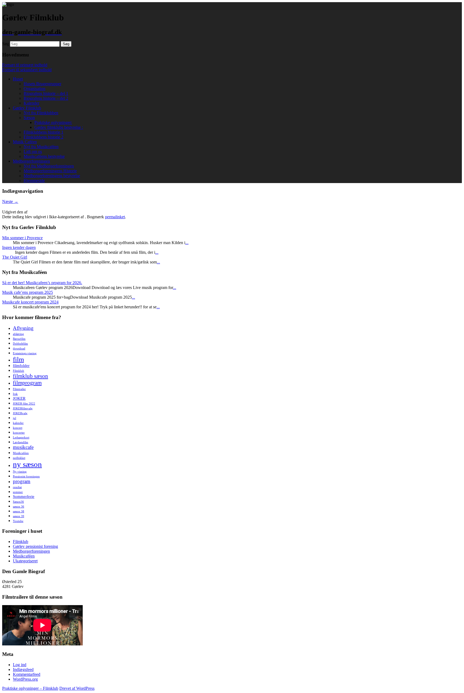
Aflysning (23, 328)
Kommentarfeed (26, 674)
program (21, 481)
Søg (5, 43)
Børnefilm (19, 338)
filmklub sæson (30, 376)
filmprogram (27, 383)
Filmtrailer (19, 389)
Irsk (15, 393)
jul (14, 418)
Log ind (19, 664)
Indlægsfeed (23, 669)
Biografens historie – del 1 (46, 93)
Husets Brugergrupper (42, 83)
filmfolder (21, 365)
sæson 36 (18, 506)
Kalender (31, 103)
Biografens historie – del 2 (46, 98)
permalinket (115, 217)
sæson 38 (18, 511)
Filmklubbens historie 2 (43, 137)
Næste (10, 201)
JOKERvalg (20, 413)
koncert (17, 427)
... (187, 242)
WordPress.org (25, 679)
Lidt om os (33, 151)
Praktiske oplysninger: (53, 122)
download (19, 348)
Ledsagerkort (21, 437)
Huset (18, 79)
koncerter (19, 432)
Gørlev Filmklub (27, 108)
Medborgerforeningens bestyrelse (52, 175)
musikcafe (23, 447)
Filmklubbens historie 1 (43, 132)
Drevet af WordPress (77, 688)
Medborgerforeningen (31, 161)
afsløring (18, 334)
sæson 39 (18, 516)
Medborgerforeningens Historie (50, 171)
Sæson (29, 117)
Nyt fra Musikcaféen (41, 146)
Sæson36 (18, 501)
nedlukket (19, 457)
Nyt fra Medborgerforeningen (49, 166)
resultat (17, 487)
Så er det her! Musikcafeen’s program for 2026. (42, 282)
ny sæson (27, 464)
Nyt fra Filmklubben (41, 112)
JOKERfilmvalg (22, 408)
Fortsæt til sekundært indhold (27, 69)
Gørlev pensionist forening (35, 546)
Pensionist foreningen (26, 476)
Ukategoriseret (25, 561)
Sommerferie (23, 496)
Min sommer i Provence (22, 237)
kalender (18, 422)
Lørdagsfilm (20, 442)
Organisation (34, 88)
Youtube (18, 521)
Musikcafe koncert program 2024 (30, 302)
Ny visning (20, 471)
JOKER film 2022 (24, 403)
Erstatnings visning (25, 353)
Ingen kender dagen (19, 247)
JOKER (19, 398)
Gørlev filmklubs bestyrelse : (58, 127)
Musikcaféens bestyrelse (44, 156)
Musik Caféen (25, 142)
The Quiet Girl (14, 257)
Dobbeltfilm (20, 343)
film (18, 359)
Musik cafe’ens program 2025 (27, 292)
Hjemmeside (34, 180)
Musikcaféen (21, 453)
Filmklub (18, 370)
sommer (18, 492)
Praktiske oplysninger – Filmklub (30, 688)
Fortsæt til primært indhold (24, 65)
